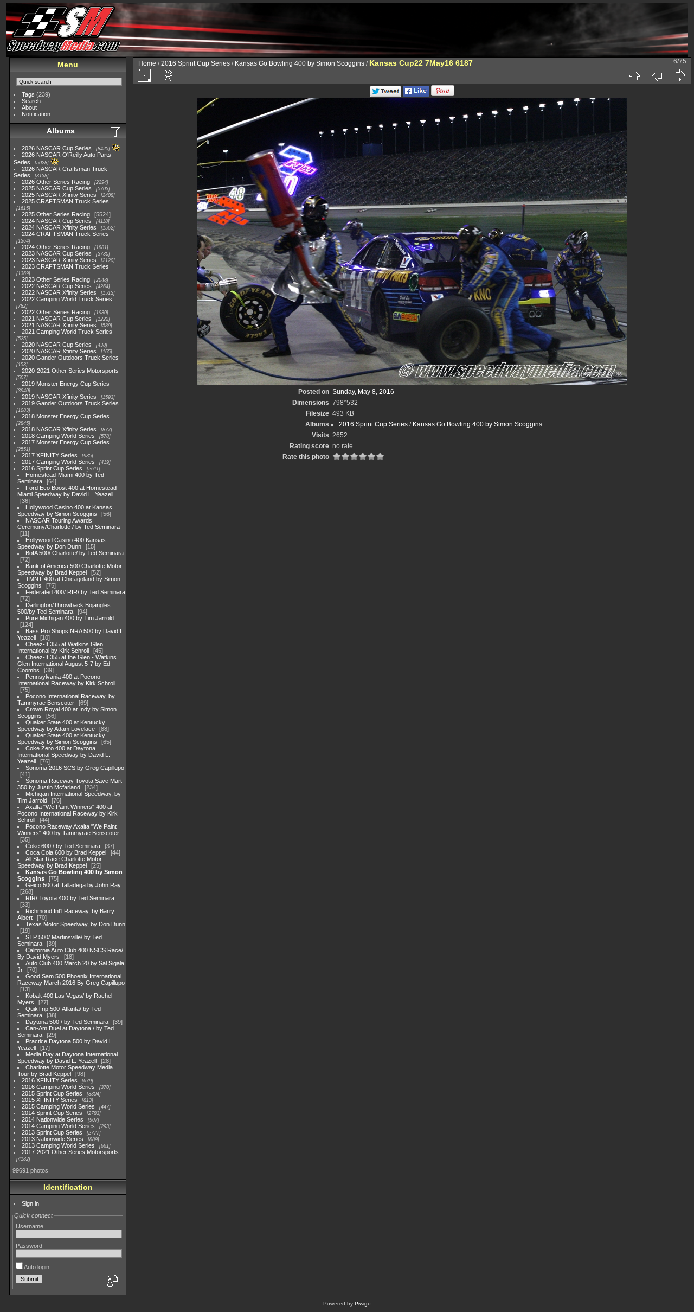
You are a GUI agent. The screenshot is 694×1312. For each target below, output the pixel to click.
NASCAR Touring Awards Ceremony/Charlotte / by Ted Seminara (68, 523)
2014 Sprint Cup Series (52, 1113)
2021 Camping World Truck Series (67, 331)
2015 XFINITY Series (50, 1100)
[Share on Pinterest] (442, 94)
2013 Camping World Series (58, 1145)
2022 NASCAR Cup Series (57, 286)
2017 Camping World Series (58, 461)
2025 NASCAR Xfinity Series (59, 195)
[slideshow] (168, 75)
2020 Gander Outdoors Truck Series (70, 357)
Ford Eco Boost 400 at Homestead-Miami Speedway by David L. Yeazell (68, 491)
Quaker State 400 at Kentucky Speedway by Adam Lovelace (61, 725)
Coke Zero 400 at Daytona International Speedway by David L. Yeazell (63, 755)
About (29, 107)
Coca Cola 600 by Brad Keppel (65, 852)
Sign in (30, 1203)
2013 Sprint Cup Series (52, 1132)
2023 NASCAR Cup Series (57, 253)
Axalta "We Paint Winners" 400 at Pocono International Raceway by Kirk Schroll (67, 813)
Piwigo (363, 1304)
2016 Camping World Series (58, 1087)
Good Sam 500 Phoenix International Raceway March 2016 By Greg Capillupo (71, 979)
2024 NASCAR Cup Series (57, 221)
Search (31, 101)
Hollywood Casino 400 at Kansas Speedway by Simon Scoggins (64, 510)
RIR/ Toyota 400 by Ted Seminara (69, 898)
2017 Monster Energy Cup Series (66, 442)
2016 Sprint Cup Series (52, 468)
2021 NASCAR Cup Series (57, 318)
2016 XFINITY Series (50, 1080)
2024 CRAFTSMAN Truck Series (65, 234)
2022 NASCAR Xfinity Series (59, 292)
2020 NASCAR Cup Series (57, 344)
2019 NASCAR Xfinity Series (59, 396)
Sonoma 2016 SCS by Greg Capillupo (74, 768)
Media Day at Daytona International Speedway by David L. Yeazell (67, 1057)
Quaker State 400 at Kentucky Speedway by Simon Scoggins (61, 738)
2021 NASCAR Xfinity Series (59, 325)
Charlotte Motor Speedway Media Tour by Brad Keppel (65, 1070)
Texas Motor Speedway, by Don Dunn (75, 924)
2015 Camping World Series (58, 1106)
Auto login (36, 1267)
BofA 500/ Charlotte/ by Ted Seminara (74, 553)
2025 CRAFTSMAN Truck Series (65, 201)
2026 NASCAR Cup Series (57, 148)
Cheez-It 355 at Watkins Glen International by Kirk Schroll (60, 647)
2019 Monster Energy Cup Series (66, 383)
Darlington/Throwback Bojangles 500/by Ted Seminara (64, 608)
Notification (36, 114)
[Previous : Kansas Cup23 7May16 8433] (657, 75)
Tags (28, 94)
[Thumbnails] (634, 75)
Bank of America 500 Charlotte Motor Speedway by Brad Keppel (69, 569)
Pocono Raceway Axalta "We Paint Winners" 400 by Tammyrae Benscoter (68, 829)
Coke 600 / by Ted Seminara (62, 846)
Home (147, 63)
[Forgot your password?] (112, 1282)
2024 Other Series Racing (56, 247)
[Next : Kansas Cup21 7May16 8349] (680, 75)
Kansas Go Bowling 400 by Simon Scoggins (299, 63)
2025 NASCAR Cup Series (57, 188)
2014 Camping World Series (58, 1126)
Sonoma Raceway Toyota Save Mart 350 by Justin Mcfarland (69, 784)
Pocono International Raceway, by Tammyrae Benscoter (66, 699)
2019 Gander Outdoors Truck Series (70, 403)
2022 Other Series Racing (56, 312)
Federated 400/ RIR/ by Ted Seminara (75, 592)
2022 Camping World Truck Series (67, 299)
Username (29, 1226)
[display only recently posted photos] (116, 131)
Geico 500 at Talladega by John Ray (73, 885)
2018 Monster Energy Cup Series (66, 416)
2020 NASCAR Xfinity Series (59, 351)
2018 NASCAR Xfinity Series (59, 429)
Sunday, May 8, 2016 (363, 392)
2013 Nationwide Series (52, 1139)
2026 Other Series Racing (56, 182)
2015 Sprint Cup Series (52, 1093)
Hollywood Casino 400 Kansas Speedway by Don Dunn (61, 543)
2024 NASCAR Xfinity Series (59, 227)
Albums (61, 130)
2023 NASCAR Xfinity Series (59, 260)
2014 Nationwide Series (52, 1119)
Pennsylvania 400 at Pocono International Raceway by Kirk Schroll (66, 679)
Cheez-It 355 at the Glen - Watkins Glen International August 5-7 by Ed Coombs (67, 663)
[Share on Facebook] (416, 94)
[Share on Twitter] (385, 94)
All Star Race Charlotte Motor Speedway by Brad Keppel (59, 862)
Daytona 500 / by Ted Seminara (66, 1021)
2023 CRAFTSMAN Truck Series (65, 266)
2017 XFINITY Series (50, 455)
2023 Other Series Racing (56, 279)
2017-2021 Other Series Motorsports (70, 1152)
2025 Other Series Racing (56, 214)
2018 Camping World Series (58, 435)
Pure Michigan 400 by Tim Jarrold (69, 618)
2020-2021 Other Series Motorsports (70, 370)
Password (29, 1246)
